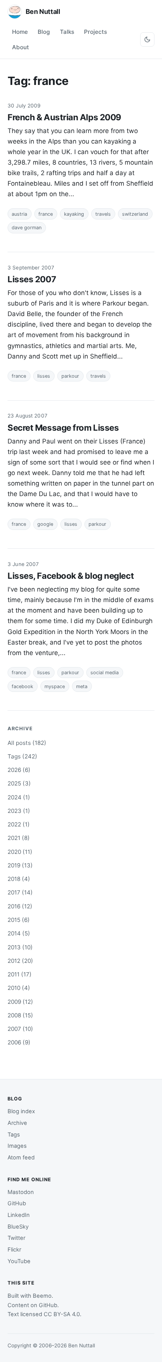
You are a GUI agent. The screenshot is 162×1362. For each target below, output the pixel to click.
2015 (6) (19, 919)
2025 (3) (19, 783)
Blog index (21, 1111)
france (45, 214)
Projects (95, 31)
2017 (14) (20, 892)
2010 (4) (19, 987)
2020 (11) (20, 851)
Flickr (14, 1249)
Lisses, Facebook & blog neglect (71, 576)
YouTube (19, 1261)
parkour (70, 376)
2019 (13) (20, 865)
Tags (14, 1134)
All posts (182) (27, 742)
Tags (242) (22, 756)
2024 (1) (19, 797)
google (45, 524)
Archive (17, 1123)
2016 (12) (20, 906)
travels (103, 214)
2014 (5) (19, 933)
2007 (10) (20, 1028)
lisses (43, 376)
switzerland (135, 214)
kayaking (74, 214)
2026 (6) (19, 769)
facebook (22, 686)
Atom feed (21, 1157)
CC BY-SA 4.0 (62, 1314)
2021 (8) (19, 837)
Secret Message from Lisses (63, 427)
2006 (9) (19, 1042)
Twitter (16, 1238)
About (20, 47)
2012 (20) (20, 960)
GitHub (17, 1203)
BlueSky (18, 1226)
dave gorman (26, 227)
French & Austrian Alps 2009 (64, 117)
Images (17, 1146)
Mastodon (21, 1192)
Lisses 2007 (32, 279)
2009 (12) (20, 1001)
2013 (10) (20, 947)
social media (104, 672)
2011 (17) (20, 974)
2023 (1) (19, 810)
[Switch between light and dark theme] (147, 39)
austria (19, 214)
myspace (54, 686)
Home (20, 31)
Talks (67, 31)
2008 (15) (20, 1015)
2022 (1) (19, 824)
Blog (44, 31)
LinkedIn (19, 1215)
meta (81, 686)
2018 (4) (19, 878)
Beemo (42, 1295)
